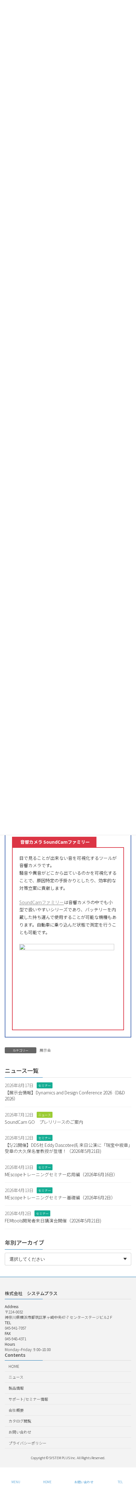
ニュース (44, 1114)
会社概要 (16, 1409)
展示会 (45, 1050)
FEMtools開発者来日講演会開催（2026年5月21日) (53, 1220)
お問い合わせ (20, 1432)
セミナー (44, 1085)
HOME (14, 1365)
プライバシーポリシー (27, 1443)
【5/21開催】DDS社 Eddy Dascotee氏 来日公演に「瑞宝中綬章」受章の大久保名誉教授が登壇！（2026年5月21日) (67, 1148)
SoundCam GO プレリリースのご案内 (44, 1122)
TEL (120, 1481)
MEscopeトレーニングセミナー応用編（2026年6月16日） (61, 1174)
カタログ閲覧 (20, 1420)
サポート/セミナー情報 (28, 1398)
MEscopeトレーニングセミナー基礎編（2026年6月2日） (60, 1197)
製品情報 (16, 1388)
